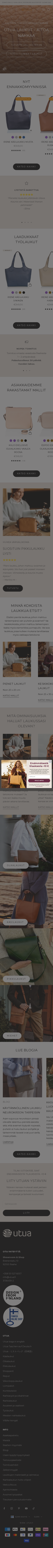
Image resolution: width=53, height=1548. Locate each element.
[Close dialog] (50, 761)
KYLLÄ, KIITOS (39, 780)
